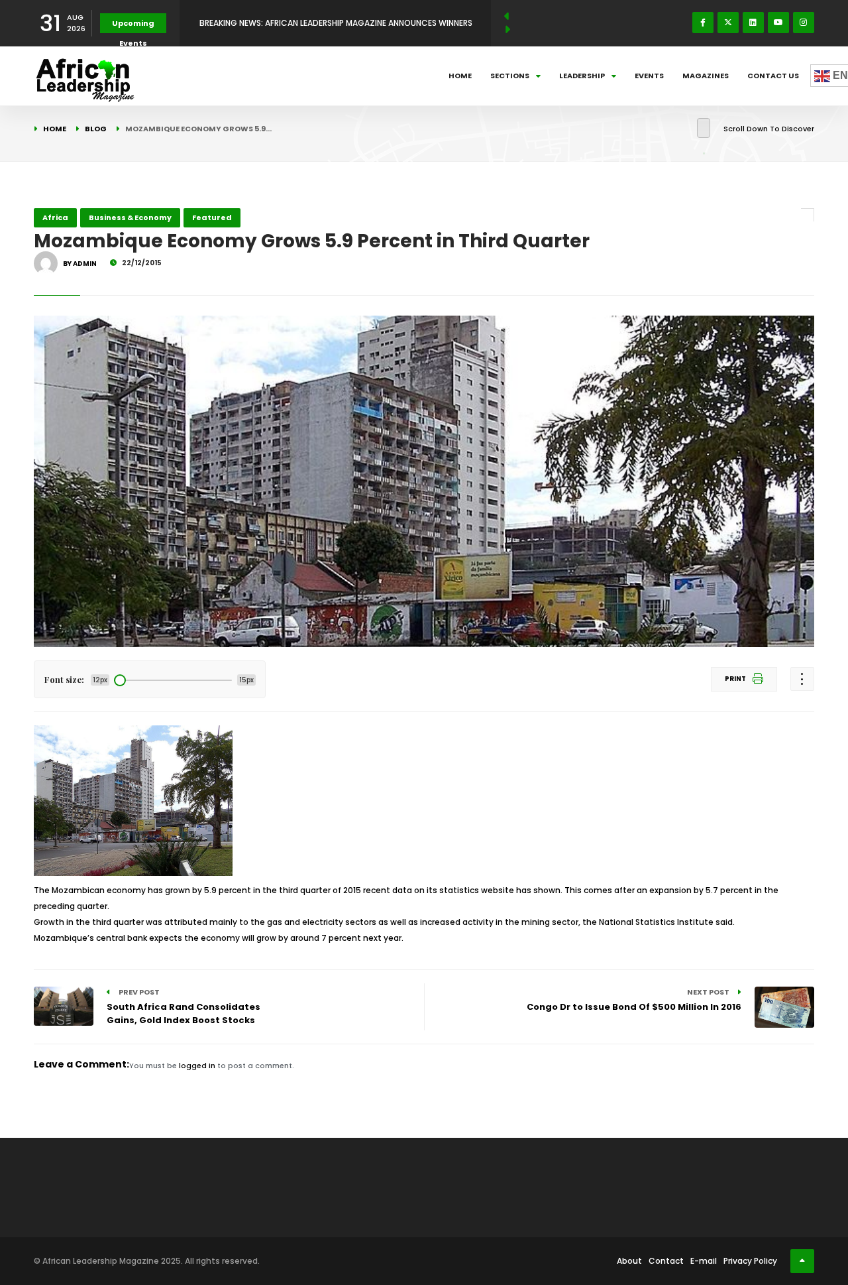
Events (649, 75)
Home (460, 75)
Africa (55, 217)
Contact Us (773, 75)
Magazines (705, 75)
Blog (96, 128)
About (629, 1260)
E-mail (703, 1260)
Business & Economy (130, 217)
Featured (212, 217)
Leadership (582, 75)
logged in (197, 1065)
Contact (666, 1260)
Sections (509, 75)
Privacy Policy (750, 1260)
